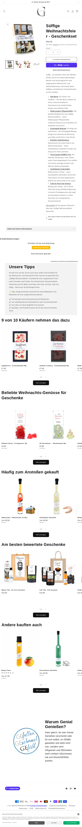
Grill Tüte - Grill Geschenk (48, 590)
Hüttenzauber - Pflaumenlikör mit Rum (15, 517)
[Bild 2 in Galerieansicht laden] (18, 64)
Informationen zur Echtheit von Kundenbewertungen (64, 261)
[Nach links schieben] (36, 377)
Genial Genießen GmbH (21, 805)
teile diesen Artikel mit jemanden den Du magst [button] (62, 218)
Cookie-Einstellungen (38, 805)
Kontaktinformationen (57, 808)
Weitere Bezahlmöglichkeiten (61, 70)
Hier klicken (50, 205)
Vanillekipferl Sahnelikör (48, 517)
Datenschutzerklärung (58, 806)
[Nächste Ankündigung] (78, 2)
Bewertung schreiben (41, 247)
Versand (55, 44)
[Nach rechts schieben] (45, 377)
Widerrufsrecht (40, 808)
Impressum (23, 808)
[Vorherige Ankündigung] (4, 2)
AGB (31, 808)
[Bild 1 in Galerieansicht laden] (10, 64)
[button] (4, 11)
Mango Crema (6, 670)
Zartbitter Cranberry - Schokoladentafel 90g (54, 365)
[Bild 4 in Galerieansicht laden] (36, 64)
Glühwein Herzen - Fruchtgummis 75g (14, 443)
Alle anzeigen (41, 383)
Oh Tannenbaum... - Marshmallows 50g (53, 443)
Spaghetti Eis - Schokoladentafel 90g (14, 365)
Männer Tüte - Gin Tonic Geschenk (13, 590)
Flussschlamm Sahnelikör (48, 670)
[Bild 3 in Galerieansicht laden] (27, 64)
